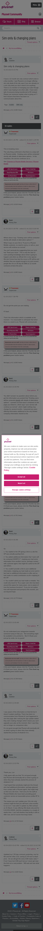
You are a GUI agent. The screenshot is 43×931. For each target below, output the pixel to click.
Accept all (21, 477)
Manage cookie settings (21, 490)
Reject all (21, 483)
